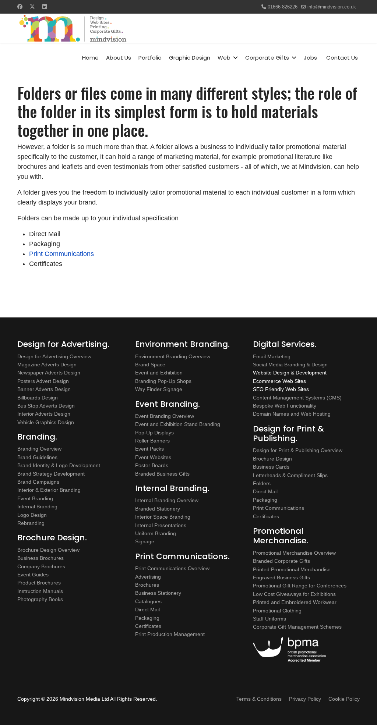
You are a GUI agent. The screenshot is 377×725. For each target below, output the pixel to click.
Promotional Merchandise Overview (294, 553)
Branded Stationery (157, 509)
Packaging (147, 618)
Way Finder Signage (158, 389)
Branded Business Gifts (162, 474)
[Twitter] (32, 7)
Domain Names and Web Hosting (292, 414)
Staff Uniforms (269, 619)
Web (224, 57)
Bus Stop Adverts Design (46, 406)
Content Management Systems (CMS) (297, 398)
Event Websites (153, 457)
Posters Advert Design (43, 381)
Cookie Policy (344, 699)
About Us (118, 57)
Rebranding (31, 523)
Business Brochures (40, 558)
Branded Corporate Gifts (281, 561)
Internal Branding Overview (166, 500)
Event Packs (149, 449)
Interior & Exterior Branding (49, 490)
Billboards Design (37, 398)
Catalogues (148, 601)
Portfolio (150, 57)
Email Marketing (271, 356)
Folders (262, 483)
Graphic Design (189, 57)
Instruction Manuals (40, 591)
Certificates (148, 626)
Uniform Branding (155, 533)
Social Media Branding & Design (290, 364)
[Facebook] (19, 7)
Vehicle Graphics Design (45, 422)
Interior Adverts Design (43, 414)
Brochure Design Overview (48, 550)
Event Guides (33, 574)
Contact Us (342, 57)
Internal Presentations (160, 525)
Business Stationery (158, 593)
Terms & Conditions (259, 699)
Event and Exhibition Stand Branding (177, 424)
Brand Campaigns (38, 482)
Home (90, 57)
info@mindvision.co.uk (331, 7)
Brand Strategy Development (51, 474)
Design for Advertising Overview (54, 356)
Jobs (310, 57)
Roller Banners (152, 441)
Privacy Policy (305, 699)
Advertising (148, 577)
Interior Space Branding (162, 517)
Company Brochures (41, 566)
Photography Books (40, 599)
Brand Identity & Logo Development (58, 465)
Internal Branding (37, 506)
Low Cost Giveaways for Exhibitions (294, 594)
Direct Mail (147, 609)
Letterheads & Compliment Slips (290, 475)
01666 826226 (282, 7)
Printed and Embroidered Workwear (295, 602)
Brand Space (150, 364)
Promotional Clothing (277, 611)
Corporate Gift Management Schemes (297, 627)
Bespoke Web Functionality (284, 406)
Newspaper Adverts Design (48, 373)
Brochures (147, 585)
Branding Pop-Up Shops (163, 381)
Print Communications (61, 253)
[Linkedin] (44, 7)
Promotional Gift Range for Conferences (299, 586)
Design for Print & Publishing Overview (297, 450)
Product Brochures (39, 583)
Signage (144, 541)
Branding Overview (39, 449)
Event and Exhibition (159, 373)
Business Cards (271, 467)
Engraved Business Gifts (281, 577)
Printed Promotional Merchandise (292, 569)
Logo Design (32, 515)
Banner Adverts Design (44, 389)
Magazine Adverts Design (47, 364)
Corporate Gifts (267, 57)
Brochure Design (272, 459)
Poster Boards (151, 465)
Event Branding (35, 498)
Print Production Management (170, 634)
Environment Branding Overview (172, 356)
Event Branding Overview (164, 416)
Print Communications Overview (172, 568)
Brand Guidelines (37, 457)
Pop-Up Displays (154, 433)
